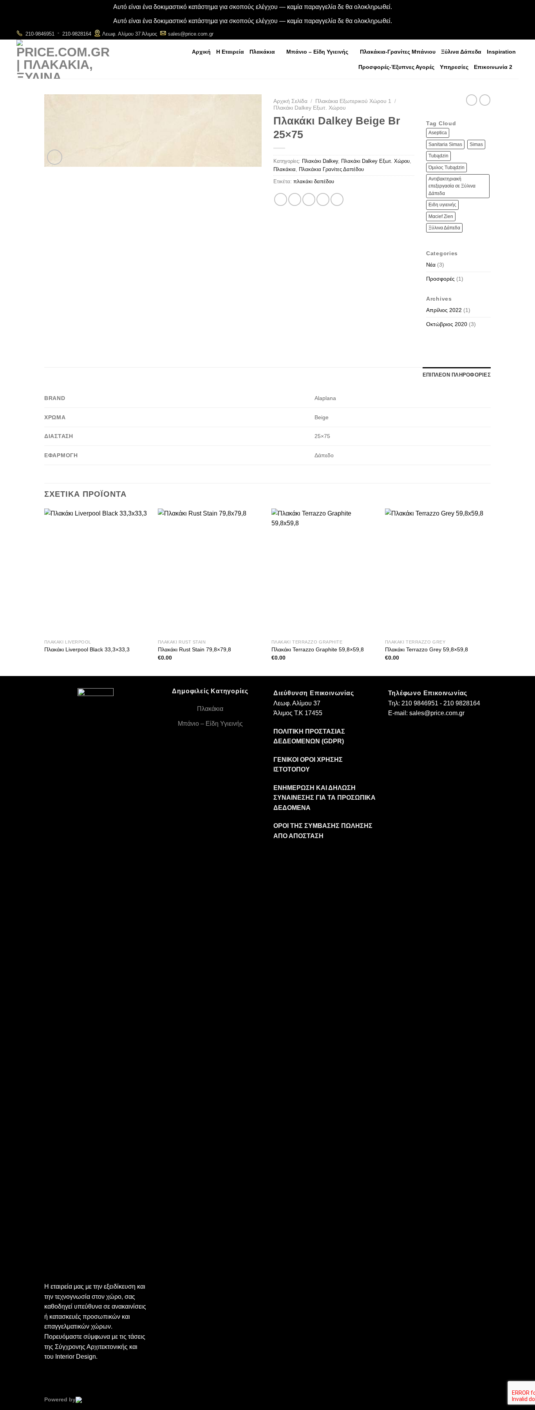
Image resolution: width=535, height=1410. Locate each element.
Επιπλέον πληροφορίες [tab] (457, 375)
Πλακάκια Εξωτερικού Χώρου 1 (353, 101)
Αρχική (201, 52)
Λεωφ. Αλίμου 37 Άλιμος (129, 34)
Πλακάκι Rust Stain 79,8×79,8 (194, 649)
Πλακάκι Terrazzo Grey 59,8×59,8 (426, 649)
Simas (476, 144)
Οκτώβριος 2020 (446, 324)
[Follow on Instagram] (502, 33)
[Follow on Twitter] (513, 33)
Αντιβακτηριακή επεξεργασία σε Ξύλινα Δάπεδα (451, 186)
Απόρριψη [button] (407, 7)
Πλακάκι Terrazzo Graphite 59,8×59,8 (317, 649)
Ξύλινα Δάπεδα (461, 52)
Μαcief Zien (440, 216)
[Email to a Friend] (308, 199)
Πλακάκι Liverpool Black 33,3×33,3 (87, 649)
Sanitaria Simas (445, 144)
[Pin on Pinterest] (322, 199)
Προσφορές (440, 279)
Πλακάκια (262, 52)
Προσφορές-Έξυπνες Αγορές (396, 67)
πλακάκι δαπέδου (313, 181)
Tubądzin (438, 155)
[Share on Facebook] (280, 199)
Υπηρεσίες (454, 67)
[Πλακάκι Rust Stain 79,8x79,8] (211, 571)
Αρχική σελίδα (290, 101)
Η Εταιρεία (230, 52)
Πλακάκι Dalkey (320, 161)
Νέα (431, 264)
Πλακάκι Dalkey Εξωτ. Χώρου (309, 108)
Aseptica (437, 132)
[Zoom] (54, 157)
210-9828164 (76, 34)
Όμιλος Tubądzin (446, 167)
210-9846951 (39, 34)
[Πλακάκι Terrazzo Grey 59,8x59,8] (438, 571)
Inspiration (501, 52)
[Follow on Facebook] (492, 33)
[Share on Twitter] (294, 199)
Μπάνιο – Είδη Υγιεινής (317, 52)
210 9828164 (461, 703)
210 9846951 (419, 703)
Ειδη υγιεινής (442, 204)
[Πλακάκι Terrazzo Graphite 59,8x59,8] (324, 571)
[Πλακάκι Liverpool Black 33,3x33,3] (97, 571)
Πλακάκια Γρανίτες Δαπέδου (331, 169)
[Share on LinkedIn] (337, 199)
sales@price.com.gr (190, 34)
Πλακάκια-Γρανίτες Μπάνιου (398, 52)
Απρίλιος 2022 (444, 310)
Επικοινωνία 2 (493, 67)
